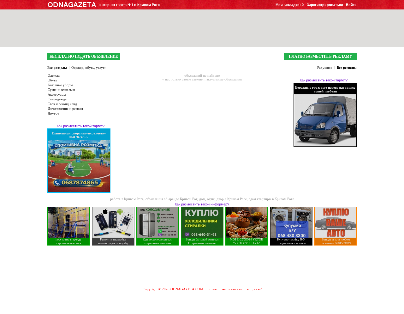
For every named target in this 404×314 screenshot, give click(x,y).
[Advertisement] (202, 266)
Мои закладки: (290, 5)
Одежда (54, 75)
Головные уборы (60, 85)
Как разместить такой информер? (202, 204)
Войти (351, 5)
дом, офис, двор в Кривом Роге (223, 199)
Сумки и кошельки (61, 90)
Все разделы (57, 67)
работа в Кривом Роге (127, 199)
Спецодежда (57, 99)
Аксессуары (57, 94)
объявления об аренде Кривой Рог (171, 199)
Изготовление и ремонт (65, 108)
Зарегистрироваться (325, 5)
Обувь (52, 80)
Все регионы (347, 67)
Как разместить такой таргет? (80, 126)
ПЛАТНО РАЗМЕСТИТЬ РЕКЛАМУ (320, 56)
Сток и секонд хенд (62, 104)
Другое (53, 113)
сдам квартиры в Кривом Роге (271, 199)
